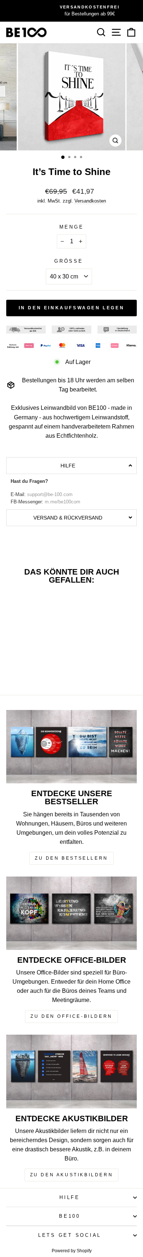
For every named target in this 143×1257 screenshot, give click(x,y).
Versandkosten (90, 201)
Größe (68, 261)
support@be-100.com (50, 494)
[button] (71, 465)
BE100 (69, 1216)
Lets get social (69, 1235)
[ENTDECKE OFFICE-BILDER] (71, 913)
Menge (71, 227)
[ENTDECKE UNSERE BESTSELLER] (71, 746)
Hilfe (69, 1197)
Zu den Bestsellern (71, 858)
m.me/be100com (62, 501)
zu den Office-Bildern (71, 1016)
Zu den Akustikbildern (71, 1174)
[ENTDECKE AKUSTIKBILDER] (71, 1071)
